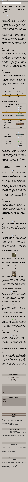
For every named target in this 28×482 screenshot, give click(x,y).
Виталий (5, 389)
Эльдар (5, 403)
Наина (4, 401)
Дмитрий (5, 390)
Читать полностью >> (14, 424)
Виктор (5, 387)
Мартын (5, 399)
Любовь (5, 392)
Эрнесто (5, 405)
